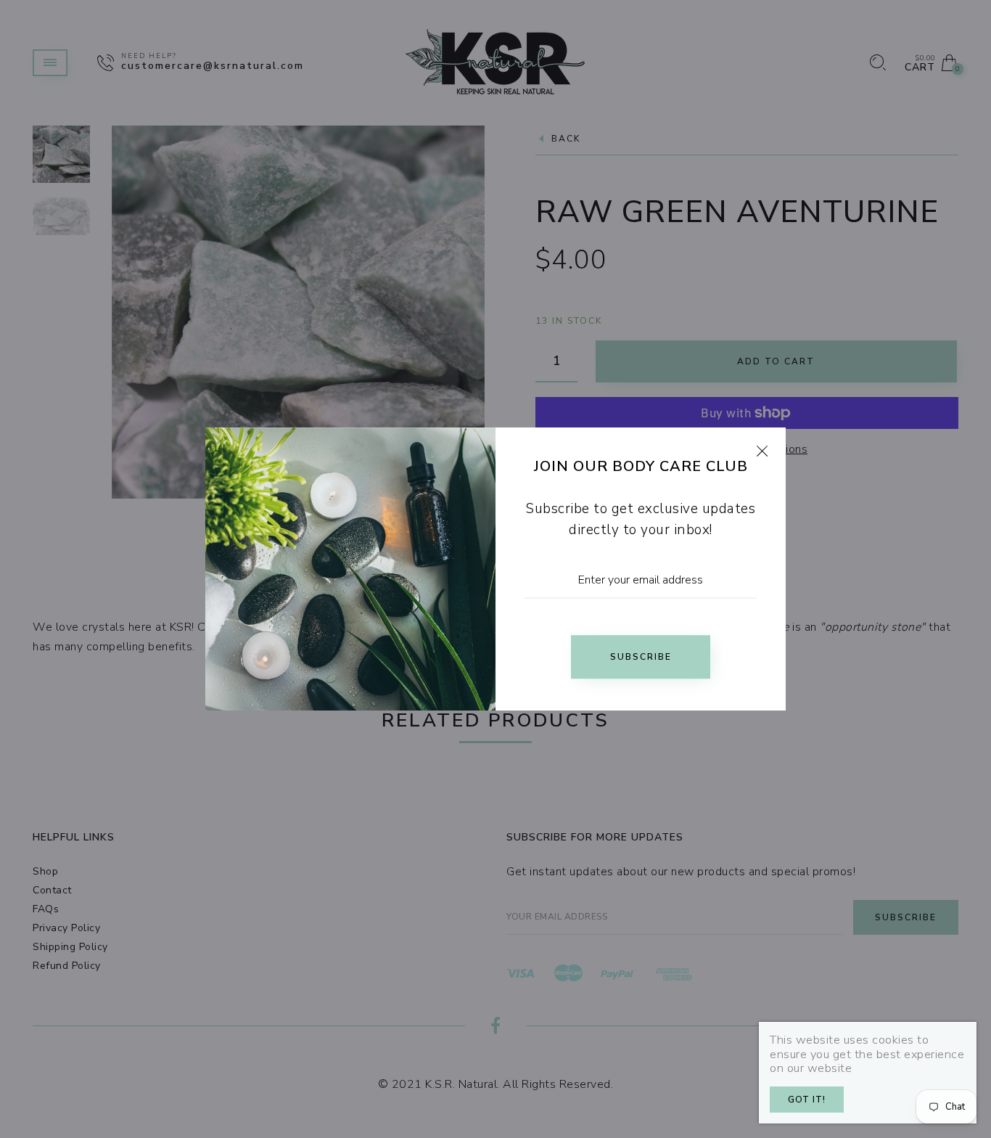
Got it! (807, 1099)
